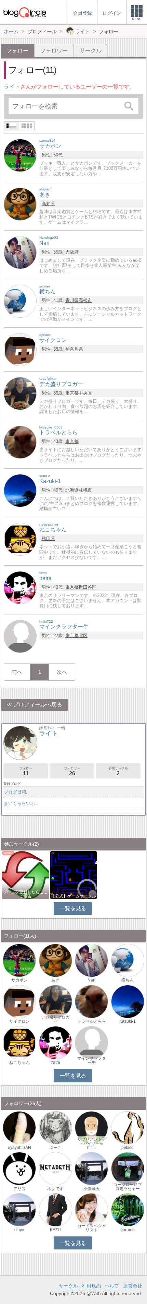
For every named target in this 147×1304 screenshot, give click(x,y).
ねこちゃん (19, 1062)
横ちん (127, 980)
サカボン (19, 980)
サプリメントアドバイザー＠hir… (91, 1143)
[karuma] (127, 1209)
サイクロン (19, 1021)
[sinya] (19, 1209)
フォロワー (54, 51)
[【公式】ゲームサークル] (73, 874)
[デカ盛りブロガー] (20, 393)
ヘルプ (112, 1286)
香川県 (72, 300)
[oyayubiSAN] (19, 1127)
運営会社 (132, 1286)
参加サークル (118, 771)
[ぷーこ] (55, 1127)
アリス (19, 1189)
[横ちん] (20, 301)
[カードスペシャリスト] (91, 1209)
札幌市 (85, 490)
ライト (12, 87)
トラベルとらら (91, 1021)
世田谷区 (87, 587)
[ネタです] (55, 1168)
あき (55, 980)
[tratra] (20, 587)
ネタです (55, 1189)
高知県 (48, 203)
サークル (91, 51)
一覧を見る (73, 908)
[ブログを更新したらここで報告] (25, 874)
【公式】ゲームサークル (73, 896)
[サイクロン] (20, 349)
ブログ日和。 (17, 792)
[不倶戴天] (91, 1168)
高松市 (85, 300)
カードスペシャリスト (91, 1228)
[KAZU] (55, 1209)
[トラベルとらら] (20, 442)
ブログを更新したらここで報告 (25, 894)
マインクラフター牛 (91, 1060)
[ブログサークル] (24, 12)
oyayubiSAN (19, 1148)
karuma (128, 1230)
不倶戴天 (91, 1189)
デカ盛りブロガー (55, 1019)
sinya (19, 1230)
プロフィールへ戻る (37, 704)
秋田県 (48, 538)
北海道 (72, 490)
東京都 (72, 393)
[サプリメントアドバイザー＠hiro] (91, 1127)
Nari (91, 980)
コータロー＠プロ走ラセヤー (127, 1187)
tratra (55, 1062)
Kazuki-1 (127, 1021)
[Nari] (20, 252)
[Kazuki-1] (20, 490)
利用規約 (91, 1286)
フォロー (25, 771)
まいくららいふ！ (21, 803)
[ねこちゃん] (20, 539)
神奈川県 (74, 349)
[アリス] (19, 1168)
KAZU (55, 1230)
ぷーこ (55, 1148)
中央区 (85, 393)
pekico (127, 1148)
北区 (83, 635)
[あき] (20, 204)
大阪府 (72, 252)
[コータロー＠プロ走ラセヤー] (127, 1168)
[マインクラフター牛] (20, 636)
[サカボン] (20, 155)
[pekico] (127, 1127)
